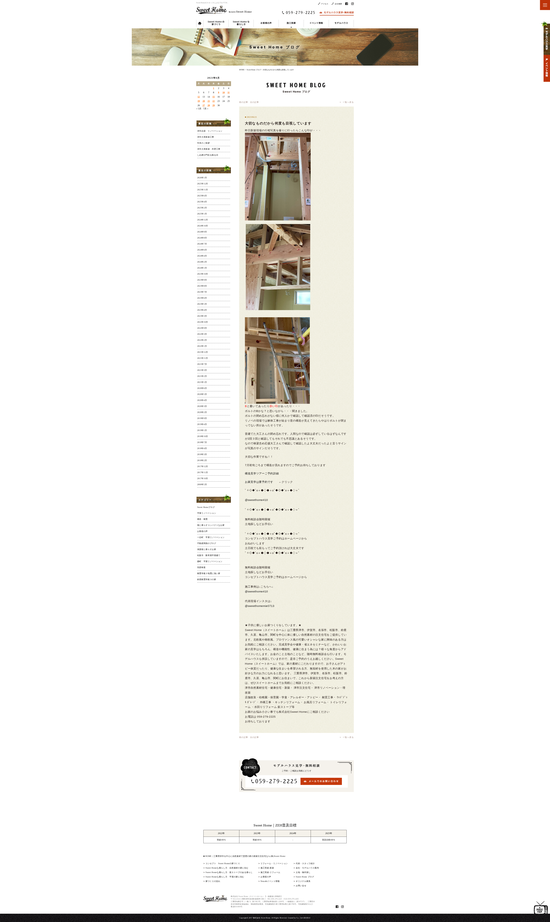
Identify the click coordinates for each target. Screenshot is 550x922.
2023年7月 (202, 292)
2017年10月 (202, 478)
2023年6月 (202, 298)
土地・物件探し (303, 872)
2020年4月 (202, 400)
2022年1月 (202, 346)
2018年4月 (202, 448)
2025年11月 (202, 190)
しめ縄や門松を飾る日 (207, 155)
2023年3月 (202, 316)
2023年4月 (202, 310)
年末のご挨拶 (203, 143)
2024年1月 (202, 268)
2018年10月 (202, 436)
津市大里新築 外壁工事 (208, 149)
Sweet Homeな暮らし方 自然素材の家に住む (227, 868)
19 (199, 101)
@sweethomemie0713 (259, 605)
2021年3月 (202, 370)
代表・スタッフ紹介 (305, 863)
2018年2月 (202, 460)
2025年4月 (202, 202)
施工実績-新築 (267, 868)
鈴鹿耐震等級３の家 (206, 579)
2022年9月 (202, 328)
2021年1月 (202, 382)
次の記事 (254, 102)
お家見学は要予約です (259, 481)
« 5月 (198, 108)
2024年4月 (202, 256)
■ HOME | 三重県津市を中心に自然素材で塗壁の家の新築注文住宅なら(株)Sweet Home (244, 856)
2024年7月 (202, 244)
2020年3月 (202, 406)
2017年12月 (202, 466)
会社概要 (338, 4)
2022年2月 (202, 340)
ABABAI (306, 918)
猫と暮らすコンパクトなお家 (211, 525)
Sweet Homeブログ (206, 507)
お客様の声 (202, 531)
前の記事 (243, 102)
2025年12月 (202, 184)
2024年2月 (202, 262)
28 (209, 105)
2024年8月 (202, 238)
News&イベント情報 (270, 881)
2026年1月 (202, 178)
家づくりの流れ (213, 881)
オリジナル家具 (303, 881)
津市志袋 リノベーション (209, 131)
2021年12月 (202, 352)
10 (223, 92)
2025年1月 (202, 214)
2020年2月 (202, 412)
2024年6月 (202, 250)
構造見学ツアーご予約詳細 (262, 473)
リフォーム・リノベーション (274, 863)
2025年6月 (202, 196)
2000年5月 (202, 484)
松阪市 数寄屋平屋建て (208, 555)
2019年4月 (202, 424)
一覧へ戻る (348, 102)
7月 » (205, 108)
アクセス (324, 4)
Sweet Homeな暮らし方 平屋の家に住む (225, 877)
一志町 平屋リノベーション (211, 537)
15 (213, 97)
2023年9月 (202, 280)
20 (204, 101)
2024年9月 (202, 232)
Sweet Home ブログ (305, 877)
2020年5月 (202, 394)
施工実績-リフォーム (270, 872)
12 (199, 97)
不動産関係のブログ (206, 543)
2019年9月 (202, 418)
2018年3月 (202, 454)
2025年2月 (202, 208)
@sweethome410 (256, 499)
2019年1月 (202, 430)
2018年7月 (202, 442)
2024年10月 (202, 226)
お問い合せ (301, 886)
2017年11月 (202, 472)
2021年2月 (202, 376)
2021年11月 (202, 358)
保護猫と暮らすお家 (206, 549)
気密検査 (201, 567)
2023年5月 (202, 304)
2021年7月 (202, 364)
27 (204, 105)
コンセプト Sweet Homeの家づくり (223, 863)
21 (209, 101)
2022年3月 (202, 334)
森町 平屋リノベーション (209, 561)
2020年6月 (202, 388)
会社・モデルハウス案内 (307, 868)
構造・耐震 (202, 519)
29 (213, 105)
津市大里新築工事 (205, 137)
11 (228, 92)
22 (213, 101)
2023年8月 (202, 286)
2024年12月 (202, 220)
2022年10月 (202, 322)
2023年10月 (202, 274)
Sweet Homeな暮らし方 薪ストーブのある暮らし (229, 872)
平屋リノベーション (206, 513)
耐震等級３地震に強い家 (208, 573)
